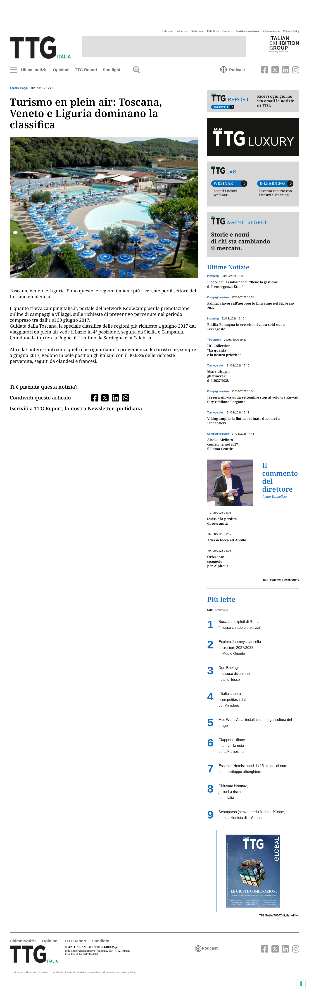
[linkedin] (285, 69)
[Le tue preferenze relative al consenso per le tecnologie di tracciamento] (301, 983)
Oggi (210, 610)
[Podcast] (223, 69)
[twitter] (274, 69)
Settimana (221, 610)
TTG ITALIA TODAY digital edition (279, 915)
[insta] (294, 69)
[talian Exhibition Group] (284, 44)
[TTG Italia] (40, 47)
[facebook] (264, 69)
